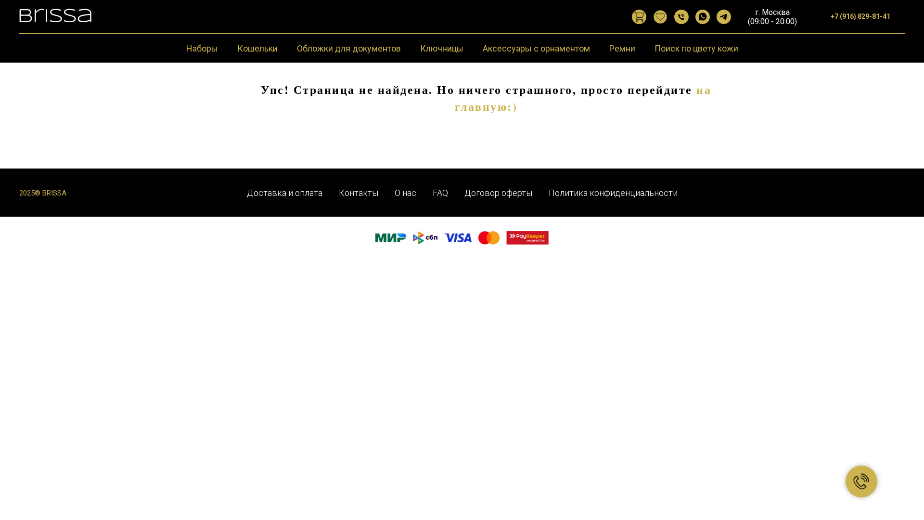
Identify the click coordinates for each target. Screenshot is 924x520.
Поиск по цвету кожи (696, 48)
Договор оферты (498, 193)
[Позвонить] (681, 17)
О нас (405, 193)
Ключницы (441, 48)
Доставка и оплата (284, 193)
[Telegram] (724, 17)
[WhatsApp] (702, 17)
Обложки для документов (349, 48)
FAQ (440, 193)
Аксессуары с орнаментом (536, 48)
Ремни (622, 48)
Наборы (202, 48)
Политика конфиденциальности (613, 193)
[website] (639, 17)
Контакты (358, 193)
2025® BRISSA (42, 193)
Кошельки (257, 48)
